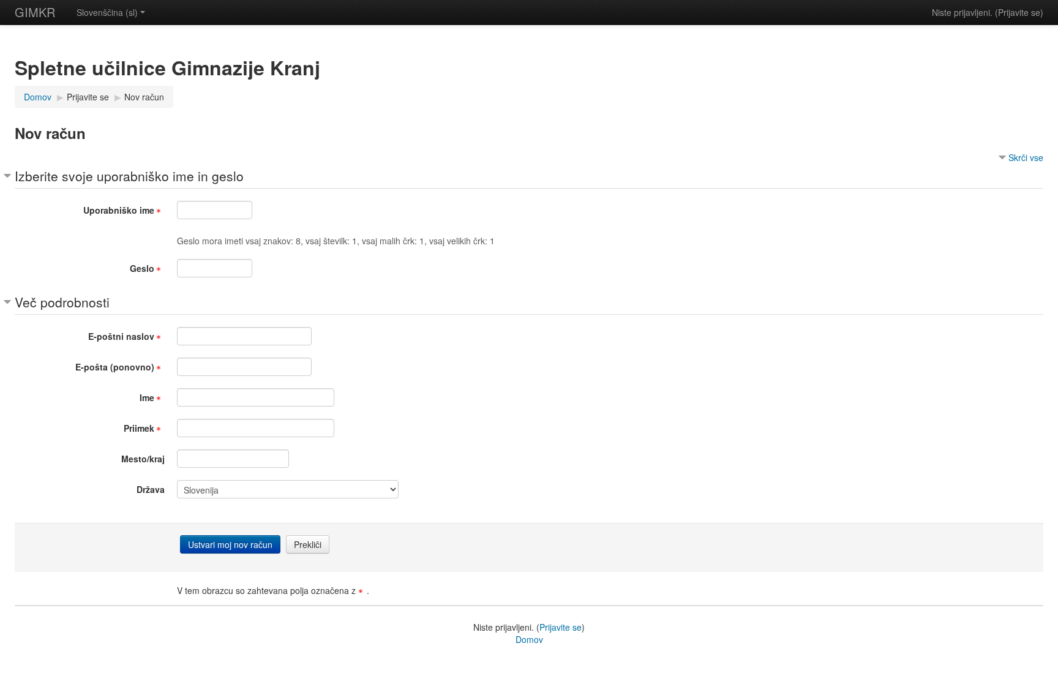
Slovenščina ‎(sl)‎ (107, 12)
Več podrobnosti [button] (62, 302)
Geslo (142, 268)
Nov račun (144, 97)
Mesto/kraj (143, 459)
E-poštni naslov (121, 336)
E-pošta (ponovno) (114, 367)
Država (151, 489)
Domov (529, 639)
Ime (147, 397)
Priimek (139, 428)
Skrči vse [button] (1025, 157)
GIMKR (35, 12)
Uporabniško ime (118, 210)
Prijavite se (1019, 12)
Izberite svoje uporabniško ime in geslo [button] (129, 176)
